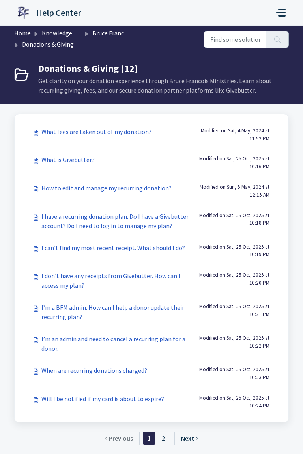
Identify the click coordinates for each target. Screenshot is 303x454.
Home (22, 33)
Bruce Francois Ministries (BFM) (134, 33)
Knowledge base (64, 33)
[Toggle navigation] (281, 13)
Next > (190, 438)
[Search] (277, 39)
